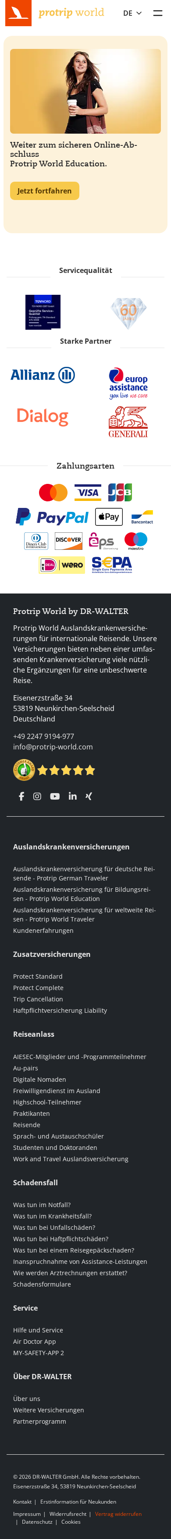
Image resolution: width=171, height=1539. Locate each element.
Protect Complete (38, 987)
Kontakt (22, 1501)
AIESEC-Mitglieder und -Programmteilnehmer (79, 1056)
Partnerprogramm (39, 1421)
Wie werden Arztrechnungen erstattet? (70, 1273)
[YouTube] (55, 796)
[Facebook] (22, 796)
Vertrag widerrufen (118, 1514)
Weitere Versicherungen (48, 1410)
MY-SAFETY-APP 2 (38, 1353)
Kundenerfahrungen (43, 930)
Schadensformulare (42, 1284)
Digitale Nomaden (39, 1079)
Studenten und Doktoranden (55, 1147)
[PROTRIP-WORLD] (71, 12)
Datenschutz (37, 1521)
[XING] (89, 796)
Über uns (26, 1398)
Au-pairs (25, 1068)
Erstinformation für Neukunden (78, 1501)
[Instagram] (37, 796)
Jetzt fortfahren (45, 191)
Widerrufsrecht (68, 1514)
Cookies (71, 1521)
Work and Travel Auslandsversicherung (70, 1159)
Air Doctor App (34, 1341)
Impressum (27, 1514)
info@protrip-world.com (53, 747)
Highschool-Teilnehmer (47, 1102)
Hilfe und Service (38, 1330)
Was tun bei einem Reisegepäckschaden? (73, 1250)
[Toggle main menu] (158, 13)
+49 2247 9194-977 (43, 736)
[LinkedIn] (73, 796)
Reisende (26, 1125)
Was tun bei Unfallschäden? (54, 1227)
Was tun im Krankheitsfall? (52, 1216)
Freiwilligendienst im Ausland (56, 1091)
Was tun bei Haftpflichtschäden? (60, 1239)
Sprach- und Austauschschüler (58, 1136)
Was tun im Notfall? (42, 1205)
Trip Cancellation (38, 999)
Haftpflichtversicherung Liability (60, 1010)
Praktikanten (31, 1113)
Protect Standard (38, 976)
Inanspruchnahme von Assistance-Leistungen (80, 1261)
